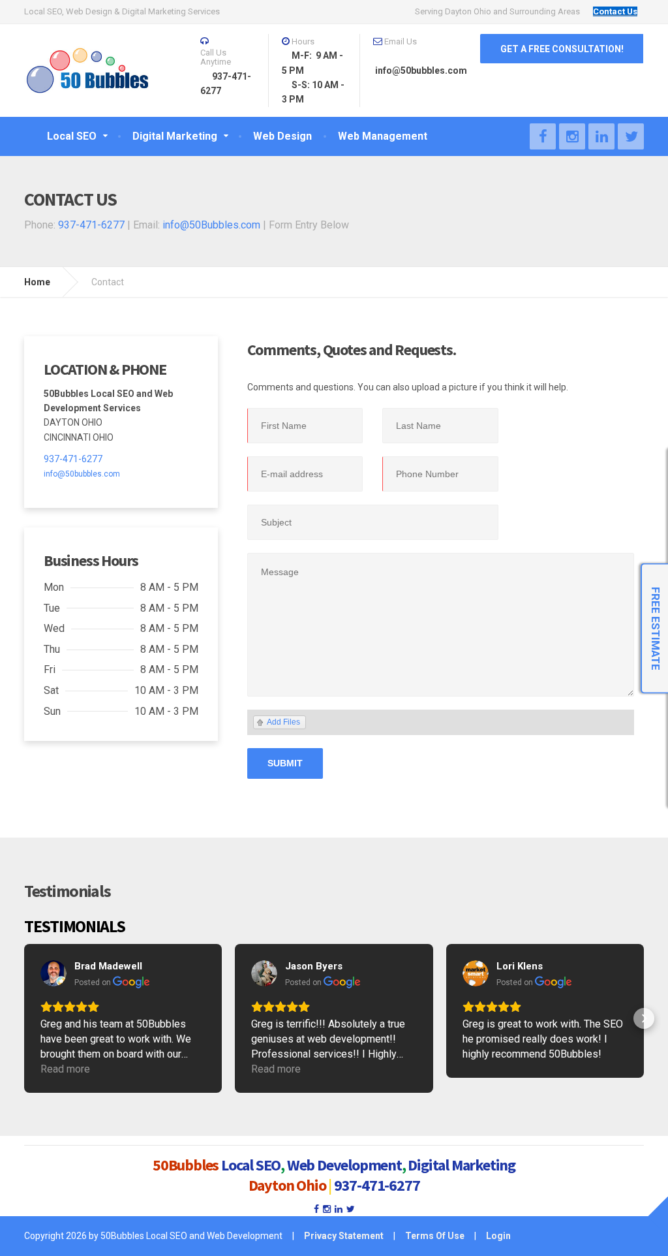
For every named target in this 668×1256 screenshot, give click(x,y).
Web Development (344, 1165)
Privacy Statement (344, 1236)
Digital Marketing (461, 1165)
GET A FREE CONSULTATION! (562, 49)
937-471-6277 (91, 225)
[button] (24, 1018)
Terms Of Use (434, 1236)
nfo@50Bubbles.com (212, 225)
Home (37, 282)
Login (498, 1236)
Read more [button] (65, 1069)
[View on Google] (53, 973)
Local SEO (251, 1165)
